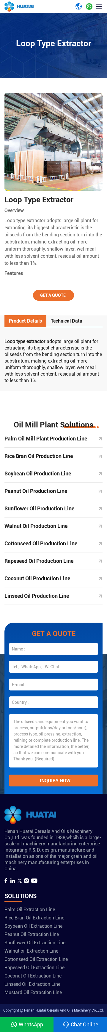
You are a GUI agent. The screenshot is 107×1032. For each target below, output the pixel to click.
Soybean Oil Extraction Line (33, 926)
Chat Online (84, 1024)
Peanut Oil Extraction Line (31, 934)
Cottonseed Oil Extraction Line (36, 959)
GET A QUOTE (53, 295)
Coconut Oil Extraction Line (33, 976)
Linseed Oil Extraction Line (32, 984)
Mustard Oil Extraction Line (33, 992)
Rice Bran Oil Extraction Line (34, 918)
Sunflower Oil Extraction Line (34, 943)
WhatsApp (31, 1024)
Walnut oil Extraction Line (31, 951)
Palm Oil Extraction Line (29, 909)
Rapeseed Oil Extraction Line (34, 967)
